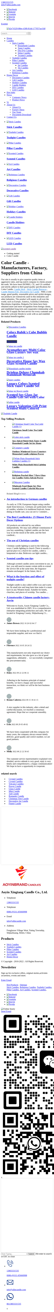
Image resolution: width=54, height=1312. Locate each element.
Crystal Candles (16, 779)
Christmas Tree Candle (19, 798)
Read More (12, 341)
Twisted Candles (25, 55)
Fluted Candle (15, 803)
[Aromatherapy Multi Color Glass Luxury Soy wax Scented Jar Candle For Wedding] (14, 346)
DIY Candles (18, 87)
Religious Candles (20, 73)
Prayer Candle (15, 786)
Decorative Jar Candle (29, 292)
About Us (11, 105)
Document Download (21, 114)
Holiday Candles (19, 82)
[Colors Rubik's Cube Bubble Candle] (16, 327)
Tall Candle (14, 794)
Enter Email (6, 980)
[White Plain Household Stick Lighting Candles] (29, 461)
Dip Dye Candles (25, 50)
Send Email (6, 1011)
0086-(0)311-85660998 (17, 912)
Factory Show (18, 109)
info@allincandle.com (16, 921)
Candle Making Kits (10, 292)
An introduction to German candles (27, 499)
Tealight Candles (19, 58)
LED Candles (18, 90)
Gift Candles (17, 80)
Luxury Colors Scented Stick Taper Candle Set (23, 385)
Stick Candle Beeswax (37, 289)
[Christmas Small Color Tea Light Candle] (29, 426)
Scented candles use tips (20, 558)
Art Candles (17, 70)
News (9, 95)
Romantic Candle (16, 796)
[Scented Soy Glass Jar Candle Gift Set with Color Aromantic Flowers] (17, 391)
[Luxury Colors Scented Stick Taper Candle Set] (13, 380)
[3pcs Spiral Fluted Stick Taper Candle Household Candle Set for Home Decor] (21, 437)
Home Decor (12, 75)
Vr (8, 102)
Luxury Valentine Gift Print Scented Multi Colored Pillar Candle (27, 408)
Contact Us (11, 117)
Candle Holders (19, 85)
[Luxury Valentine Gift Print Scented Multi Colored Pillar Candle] (13, 402)
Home (9, 38)
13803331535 (13, 902)
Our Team (16, 112)
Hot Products (12, 985)
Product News (18, 100)
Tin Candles (23, 68)
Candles (10, 41)
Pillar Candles (18, 60)
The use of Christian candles (23, 540)
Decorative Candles (20, 77)
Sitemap (23, 985)
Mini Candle (14, 791)
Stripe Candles (24, 53)
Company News (19, 97)
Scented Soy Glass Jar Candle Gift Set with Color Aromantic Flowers (26, 397)
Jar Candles (23, 65)
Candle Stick (19, 289)
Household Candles (26, 45)
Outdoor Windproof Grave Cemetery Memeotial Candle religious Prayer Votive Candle (29, 453)
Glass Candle (14, 789)
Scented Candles (19, 63)
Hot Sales (11, 92)
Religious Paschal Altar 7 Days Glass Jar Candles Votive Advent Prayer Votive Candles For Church (29, 477)
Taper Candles (24, 48)
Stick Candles (18, 43)
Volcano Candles (16, 784)
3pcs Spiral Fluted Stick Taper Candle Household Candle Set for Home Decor (29, 443)
